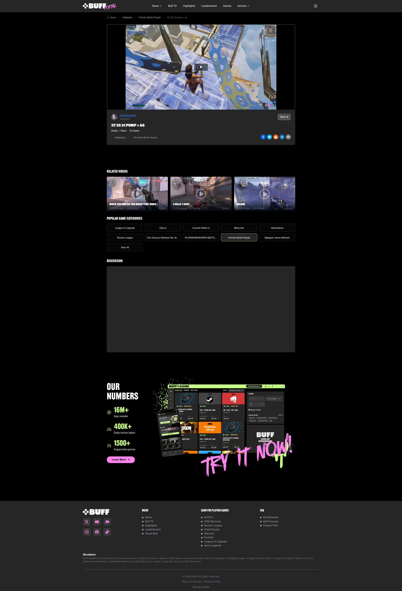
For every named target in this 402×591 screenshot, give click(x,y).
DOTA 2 (208, 517)
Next (283, 116)
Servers (242, 5)
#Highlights (120, 137)
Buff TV (172, 5)
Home (113, 17)
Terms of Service (191, 581)
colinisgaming (128, 115)
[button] (201, 67)
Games (227, 5)
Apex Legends (212, 545)
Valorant (209, 533)
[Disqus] (201, 309)
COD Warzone (212, 521)
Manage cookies (201, 586)
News (155, 5)
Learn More (119, 459)
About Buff (151, 533)
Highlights (189, 5)
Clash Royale (211, 529)
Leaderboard (209, 5)
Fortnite (208, 537)
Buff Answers (271, 521)
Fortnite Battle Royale (150, 17)
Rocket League (213, 525)
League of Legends (215, 541)
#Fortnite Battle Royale (145, 137)
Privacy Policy (212, 581)
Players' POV (270, 525)
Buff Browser (270, 517)
